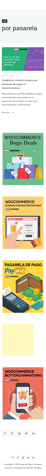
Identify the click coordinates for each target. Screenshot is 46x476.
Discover (6, 112)
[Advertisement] (18, 339)
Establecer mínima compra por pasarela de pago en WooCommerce (20, 84)
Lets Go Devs (26, 464)
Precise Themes (34, 468)
